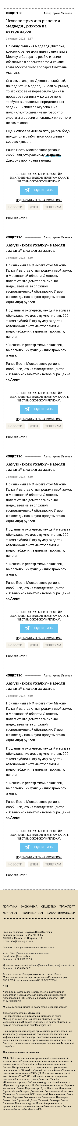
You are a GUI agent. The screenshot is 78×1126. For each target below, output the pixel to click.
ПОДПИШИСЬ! (43, 190)
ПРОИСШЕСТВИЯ (32, 913)
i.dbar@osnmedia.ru (20, 956)
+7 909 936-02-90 (23, 959)
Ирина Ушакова (62, 13)
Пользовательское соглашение (21, 1052)
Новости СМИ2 (16, 218)
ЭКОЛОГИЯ (10, 913)
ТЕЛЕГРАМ (53, 207)
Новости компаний (61, 913)
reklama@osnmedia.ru (41, 965)
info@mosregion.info (22, 941)
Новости (15, 207)
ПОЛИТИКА (10, 906)
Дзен (34, 207)
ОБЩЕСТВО (14, 13)
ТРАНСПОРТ (67, 906)
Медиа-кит (34, 1013)
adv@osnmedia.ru (64, 965)
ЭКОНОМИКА (29, 906)
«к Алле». (13, 379)
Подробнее (9, 1046)
